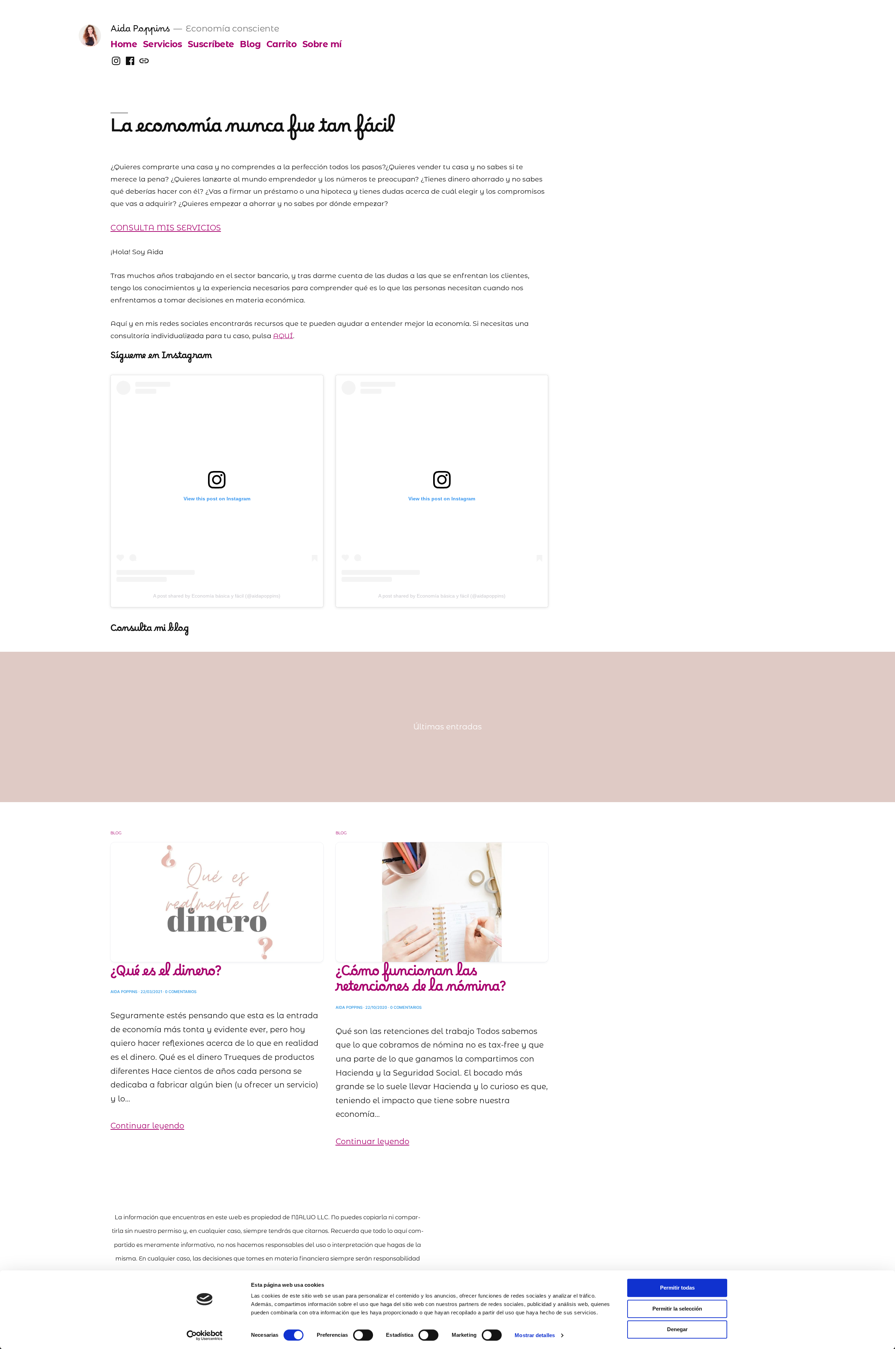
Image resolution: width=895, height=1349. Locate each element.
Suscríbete (211, 44)
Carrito (281, 44)
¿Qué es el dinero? (166, 975)
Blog (250, 44)
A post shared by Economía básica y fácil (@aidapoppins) (216, 596)
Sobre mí (322, 44)
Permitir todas (677, 1288)
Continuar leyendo (147, 1125)
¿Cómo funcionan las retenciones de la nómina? (421, 983)
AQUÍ (283, 335)
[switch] (363, 1335)
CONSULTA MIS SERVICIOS (165, 228)
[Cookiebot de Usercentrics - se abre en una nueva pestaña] (204, 1335)
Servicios (162, 44)
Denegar (677, 1329)
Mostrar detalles (535, 1335)
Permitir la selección (677, 1309)
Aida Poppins (140, 31)
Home (123, 44)
